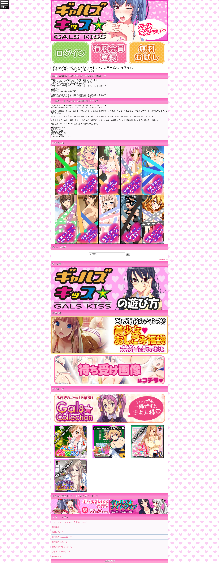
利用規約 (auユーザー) (61, 542)
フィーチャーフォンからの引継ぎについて (69, 522)
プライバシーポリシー (61, 552)
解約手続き (56, 557)
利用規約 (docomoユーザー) (63, 537)
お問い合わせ (57, 532)
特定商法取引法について (62, 547)
